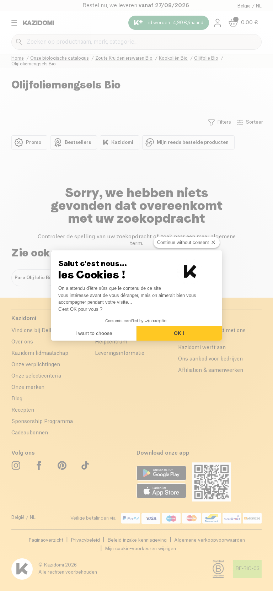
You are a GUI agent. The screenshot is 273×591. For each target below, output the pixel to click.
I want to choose (93, 333)
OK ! (179, 333)
